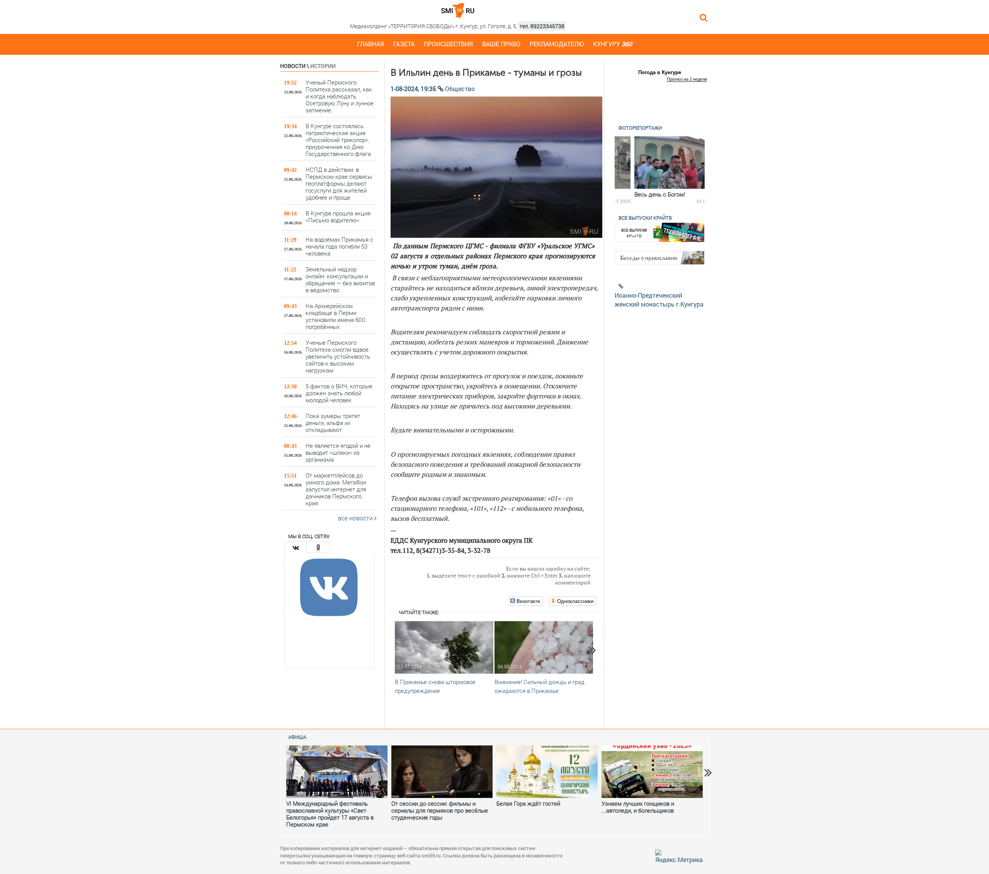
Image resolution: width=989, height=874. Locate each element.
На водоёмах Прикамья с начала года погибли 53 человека (339, 246)
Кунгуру (612, 44)
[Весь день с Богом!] (660, 162)
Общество (460, 89)
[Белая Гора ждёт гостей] (547, 771)
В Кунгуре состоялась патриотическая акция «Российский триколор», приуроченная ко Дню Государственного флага (338, 139)
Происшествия (448, 44)
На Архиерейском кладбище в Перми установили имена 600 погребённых (335, 316)
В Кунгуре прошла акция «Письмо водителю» (338, 216)
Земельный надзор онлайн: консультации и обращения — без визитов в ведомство (340, 279)
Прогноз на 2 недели (687, 79)
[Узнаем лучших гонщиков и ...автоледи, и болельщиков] (652, 771)
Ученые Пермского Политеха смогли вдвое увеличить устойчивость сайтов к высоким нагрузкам (338, 356)
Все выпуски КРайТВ (645, 217)
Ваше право (501, 44)
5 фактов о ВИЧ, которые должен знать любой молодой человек (339, 392)
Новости (293, 65)
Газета (404, 44)
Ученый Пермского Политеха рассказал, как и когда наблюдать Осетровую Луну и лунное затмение (340, 95)
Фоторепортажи (640, 127)
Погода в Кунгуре (659, 72)
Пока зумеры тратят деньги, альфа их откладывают (333, 422)
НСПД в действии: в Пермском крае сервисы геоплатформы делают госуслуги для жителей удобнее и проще (339, 183)
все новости (356, 518)
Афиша (297, 736)
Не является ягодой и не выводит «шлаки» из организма (338, 452)
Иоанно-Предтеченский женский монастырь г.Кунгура (659, 299)
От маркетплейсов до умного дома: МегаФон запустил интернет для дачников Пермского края (336, 488)
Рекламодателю (557, 44)
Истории (323, 65)
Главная (370, 44)
